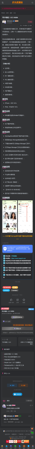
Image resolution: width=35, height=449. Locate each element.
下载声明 (20, 434)
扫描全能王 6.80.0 (9, 360)
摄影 (11, 13)
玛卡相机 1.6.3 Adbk (10, 17)
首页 (3, 13)
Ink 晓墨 (9, 405)
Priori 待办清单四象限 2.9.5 (12, 357)
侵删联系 (14, 434)
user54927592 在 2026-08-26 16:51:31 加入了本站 (18, 431)
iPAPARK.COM (22, 437)
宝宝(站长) (10, 21)
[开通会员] (32, 428)
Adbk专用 (7, 287)
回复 (15, 411)
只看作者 (29, 401)
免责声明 (7, 434)
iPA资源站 (14, 256)
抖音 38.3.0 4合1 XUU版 (11, 368)
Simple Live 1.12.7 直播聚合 (12, 362)
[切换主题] (32, 437)
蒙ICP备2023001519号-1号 (18, 438)
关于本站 (27, 434)
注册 (24, 385)
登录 (13, 385)
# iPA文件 (6, 290)
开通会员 (18, 328)
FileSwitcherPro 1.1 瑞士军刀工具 (14, 365)
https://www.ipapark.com (18, 258)
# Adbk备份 (14, 290)
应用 (7, 13)
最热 (8, 401)
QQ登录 (18, 394)
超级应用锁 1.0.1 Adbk (11, 354)
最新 (4, 401)
